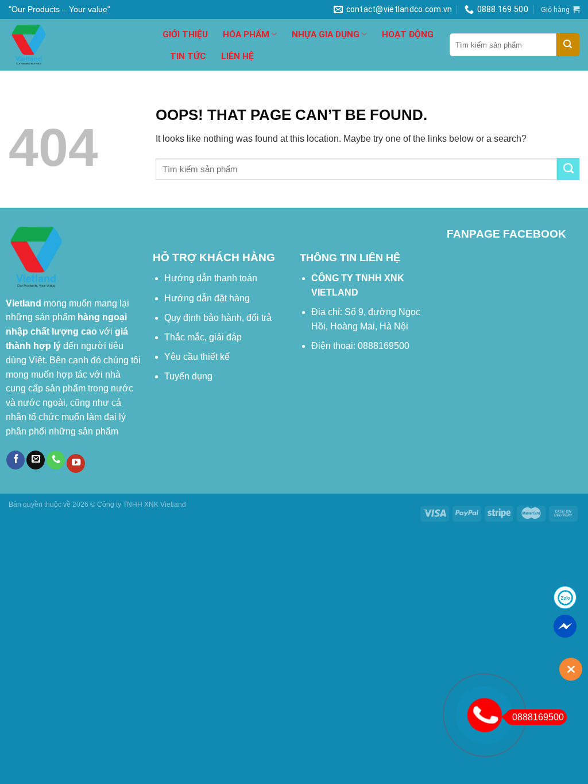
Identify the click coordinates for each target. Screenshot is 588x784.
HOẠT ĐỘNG (408, 34)
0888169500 (538, 717)
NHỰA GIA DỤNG (325, 34)
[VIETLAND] (77, 45)
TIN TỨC (188, 56)
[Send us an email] (35, 460)
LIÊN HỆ (237, 56)
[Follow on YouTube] (76, 463)
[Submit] (567, 44)
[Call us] (56, 460)
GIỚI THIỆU (185, 34)
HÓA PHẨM (246, 34)
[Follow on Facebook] (15, 460)
